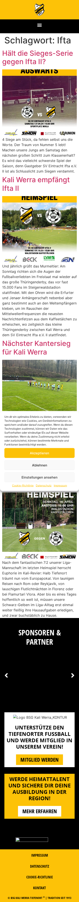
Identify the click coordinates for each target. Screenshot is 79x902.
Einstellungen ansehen (39, 477)
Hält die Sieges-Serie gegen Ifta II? (37, 57)
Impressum (60, 485)
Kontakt (39, 887)
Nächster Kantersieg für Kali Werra (36, 347)
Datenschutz (44, 485)
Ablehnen (39, 465)
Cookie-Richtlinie (23, 485)
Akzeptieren (39, 453)
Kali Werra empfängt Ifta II (36, 183)
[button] (39, 25)
